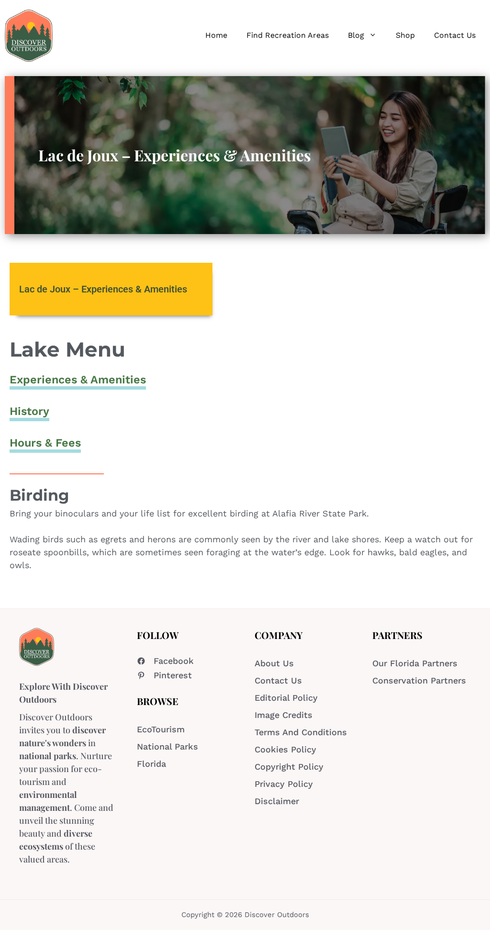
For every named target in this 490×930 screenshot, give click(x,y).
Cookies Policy (285, 749)
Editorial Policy (286, 698)
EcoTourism (161, 729)
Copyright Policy (289, 767)
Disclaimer (277, 801)
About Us (274, 663)
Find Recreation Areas (287, 35)
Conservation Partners (419, 680)
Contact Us (455, 35)
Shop (405, 35)
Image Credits (283, 715)
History (29, 411)
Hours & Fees (45, 442)
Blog (356, 35)
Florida (151, 764)
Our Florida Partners (414, 663)
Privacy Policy (284, 784)
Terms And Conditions (301, 732)
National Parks (167, 746)
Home (216, 35)
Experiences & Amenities (78, 379)
